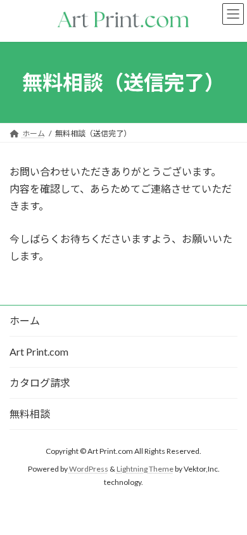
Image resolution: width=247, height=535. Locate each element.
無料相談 (30, 414)
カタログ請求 (40, 383)
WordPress (88, 469)
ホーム (25, 320)
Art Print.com (39, 351)
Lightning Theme (145, 469)
